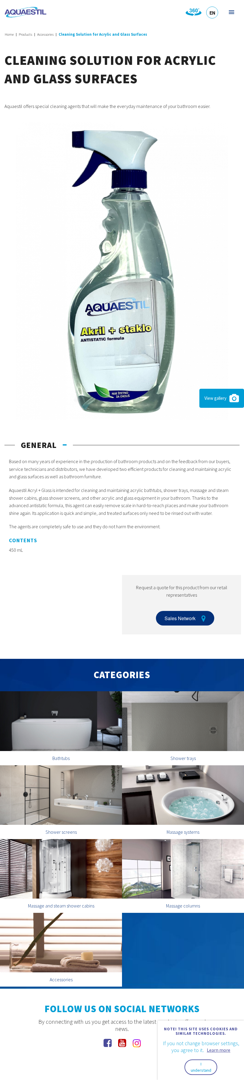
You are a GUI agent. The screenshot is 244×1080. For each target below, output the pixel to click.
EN (212, 13)
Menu (231, 12)
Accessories (45, 34)
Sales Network (180, 618)
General (39, 445)
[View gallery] (122, 270)
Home (9, 34)
